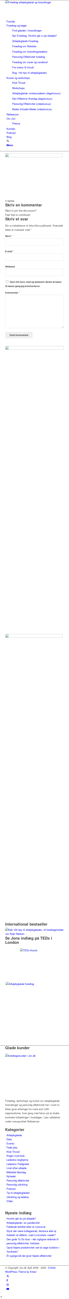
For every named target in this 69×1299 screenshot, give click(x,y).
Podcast (11, 1189)
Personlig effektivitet (18, 1180)
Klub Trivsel (13, 1151)
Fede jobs (12, 1147)
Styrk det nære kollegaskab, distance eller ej (31, 1231)
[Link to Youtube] (8, 1289)
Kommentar (12, 292)
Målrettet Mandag (16, 1172)
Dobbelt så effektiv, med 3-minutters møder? (31, 1235)
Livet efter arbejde (16, 1168)
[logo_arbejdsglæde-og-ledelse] (34, 2)
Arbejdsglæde (14, 1135)
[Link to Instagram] (8, 1284)
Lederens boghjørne (17, 1160)
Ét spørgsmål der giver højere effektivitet (29, 1256)
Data (9, 1139)
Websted (10, 266)
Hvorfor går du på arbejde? (21, 1218)
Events (10, 1143)
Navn (8, 236)
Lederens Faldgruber (18, 1164)
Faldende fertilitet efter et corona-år (26, 1227)
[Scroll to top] (1, 1297)
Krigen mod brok (16, 1156)
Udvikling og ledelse (18, 1197)
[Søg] (8, 141)
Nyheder (11, 1176)
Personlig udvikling (17, 1184)
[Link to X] (8, 1276)
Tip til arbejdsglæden (18, 1193)
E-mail (9, 251)
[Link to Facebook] (7, 1280)
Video (10, 1201)
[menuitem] (35, 21)
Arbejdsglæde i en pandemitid (23, 1223)
